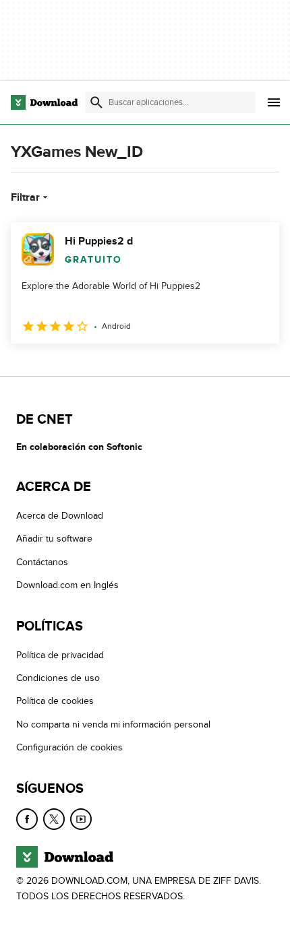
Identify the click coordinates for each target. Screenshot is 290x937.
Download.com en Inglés (67, 585)
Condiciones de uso (58, 678)
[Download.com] (44, 102)
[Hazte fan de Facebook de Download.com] (27, 819)
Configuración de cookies (69, 747)
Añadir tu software (54, 538)
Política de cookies (55, 701)
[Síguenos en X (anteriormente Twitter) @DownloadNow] (54, 819)
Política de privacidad (60, 655)
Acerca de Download (59, 515)
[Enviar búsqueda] (96, 102)
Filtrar (25, 197)
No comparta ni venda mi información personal (113, 724)
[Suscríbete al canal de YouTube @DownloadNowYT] (81, 819)
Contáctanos (42, 562)
